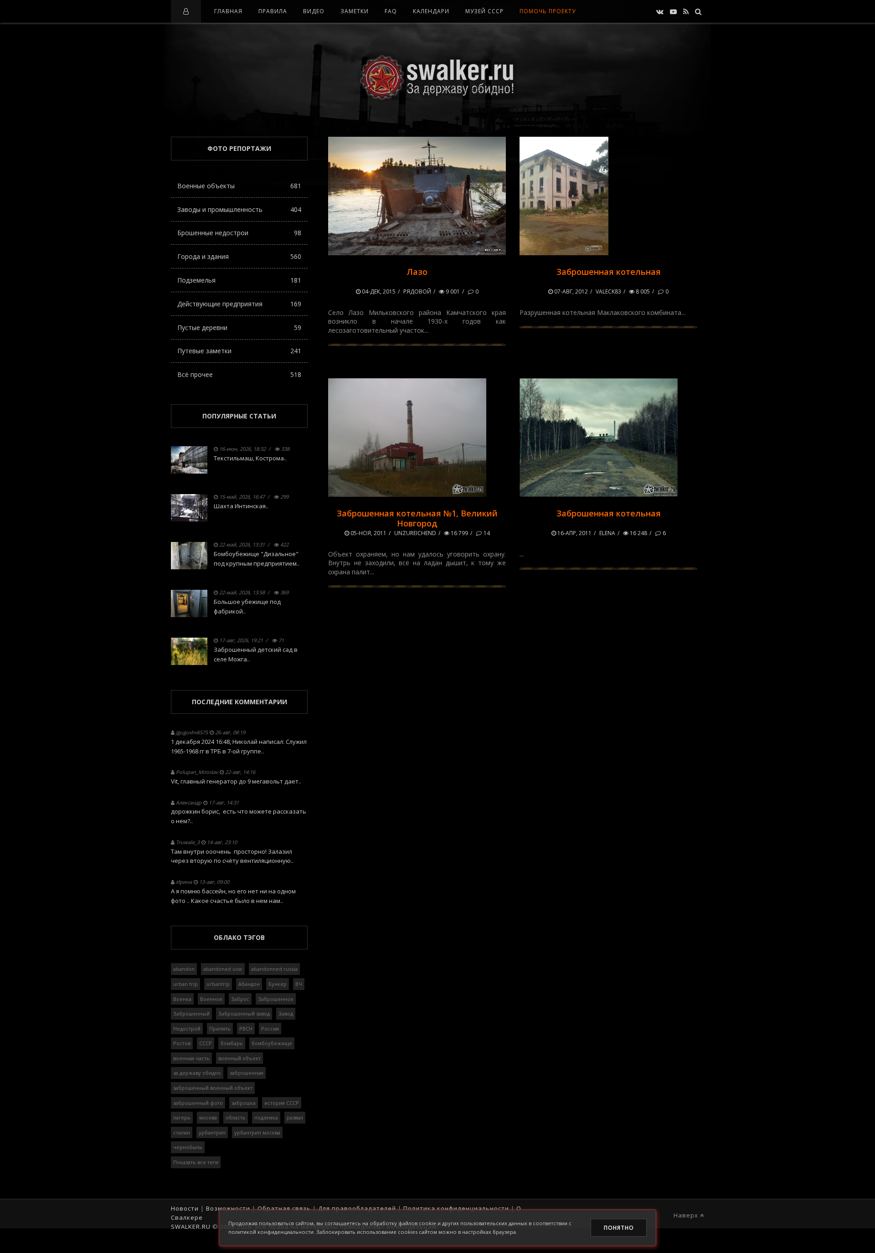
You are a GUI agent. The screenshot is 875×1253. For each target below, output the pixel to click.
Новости (185, 1208)
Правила (272, 11)
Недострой (187, 1028)
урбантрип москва (257, 1132)
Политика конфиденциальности (456, 1208)
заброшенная (246, 1072)
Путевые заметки (239, 350)
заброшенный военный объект (212, 1087)
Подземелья (239, 280)
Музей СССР (484, 11)
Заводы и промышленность (239, 209)
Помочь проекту (548, 11)
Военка (182, 998)
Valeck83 (608, 291)
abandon (184, 968)
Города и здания (239, 256)
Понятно (619, 1228)
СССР (205, 1043)
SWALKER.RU (191, 1226)
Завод (285, 1013)
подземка (266, 1117)
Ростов (181, 1043)
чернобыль (187, 1147)
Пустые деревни (239, 327)
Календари (431, 11)
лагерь (181, 1117)
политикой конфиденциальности (271, 1231)
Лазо (417, 271)
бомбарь (232, 1043)
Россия (270, 1028)
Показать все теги (195, 1162)
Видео (313, 11)
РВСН (245, 1028)
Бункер (277, 983)
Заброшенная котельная (608, 271)
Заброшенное (275, 998)
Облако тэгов (239, 937)
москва (208, 1117)
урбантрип (212, 1132)
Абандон (249, 983)
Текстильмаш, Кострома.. (250, 458)
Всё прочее (239, 374)
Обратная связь (284, 1208)
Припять (220, 1028)
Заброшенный (191, 1013)
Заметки (354, 11)
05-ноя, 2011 (367, 533)
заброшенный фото (198, 1102)
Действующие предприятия (239, 303)
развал (295, 1117)
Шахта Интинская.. (241, 506)
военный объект (239, 1058)
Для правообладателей (357, 1208)
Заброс (240, 998)
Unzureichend (415, 533)
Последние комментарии (239, 701)
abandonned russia (274, 968)
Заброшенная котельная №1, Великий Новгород (417, 518)
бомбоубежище (272, 1043)
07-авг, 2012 (570, 291)
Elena (607, 533)
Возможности (228, 1208)
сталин (181, 1132)
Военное (211, 998)
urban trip (185, 983)
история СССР (281, 1102)
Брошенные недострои (239, 232)
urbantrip (218, 983)
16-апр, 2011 (574, 533)
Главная (228, 11)
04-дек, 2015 (378, 291)
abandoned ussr (222, 968)
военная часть (191, 1058)
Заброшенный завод (244, 1013)
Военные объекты (239, 185)
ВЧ (298, 983)
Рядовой (417, 291)
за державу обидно (197, 1072)
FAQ (391, 11)
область (236, 1117)
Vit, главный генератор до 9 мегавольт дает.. (236, 781)
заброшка (244, 1102)
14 (486, 533)
